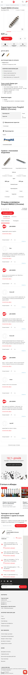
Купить (6, 38)
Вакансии (3, 661)
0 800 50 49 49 (4, 600)
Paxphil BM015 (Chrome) (21, 168)
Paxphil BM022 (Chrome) (7, 168)
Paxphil (23, 5)
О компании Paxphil (7, 144)
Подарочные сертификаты (7, 623)
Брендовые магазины (6, 651)
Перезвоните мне (20, 525)
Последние (16, 220)
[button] (22, 1)
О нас (2, 616)
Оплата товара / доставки (6, 634)
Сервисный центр (5, 654)
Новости (3, 618)
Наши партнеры (4, 658)
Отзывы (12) (6, 216)
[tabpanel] (14, 21)
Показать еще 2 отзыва (14, 445)
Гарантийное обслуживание (7, 636)
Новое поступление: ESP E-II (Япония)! (9, 502)
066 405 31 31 (4, 604)
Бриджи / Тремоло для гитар (12, 5)
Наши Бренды (4, 621)
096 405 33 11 (4, 603)
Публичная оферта (5, 625)
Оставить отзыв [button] (7, 213)
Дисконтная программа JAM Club (8, 656)
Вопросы (14, 216)
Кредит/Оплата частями (6, 643)
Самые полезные (5, 220)
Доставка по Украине (5, 641)
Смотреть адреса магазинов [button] (14, 464)
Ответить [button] (24, 241)
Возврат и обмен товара (6, 638)
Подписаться (23, 586)
